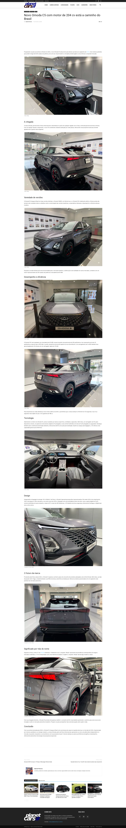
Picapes (72, 5)
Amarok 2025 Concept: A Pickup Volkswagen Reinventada (38, 762)
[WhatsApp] (101, 1)
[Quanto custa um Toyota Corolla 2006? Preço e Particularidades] (31, 788)
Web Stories (93, 5)
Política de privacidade (39, 1)
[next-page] (27, 800)
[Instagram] (98, 1)
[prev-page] (25, 800)
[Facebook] (96, 1)
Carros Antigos (54, 5)
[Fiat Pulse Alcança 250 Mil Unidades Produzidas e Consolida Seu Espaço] (47, 788)
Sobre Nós (47, 1)
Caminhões (84, 5)
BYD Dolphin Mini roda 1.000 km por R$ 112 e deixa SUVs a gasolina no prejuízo (78, 796)
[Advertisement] (63, 38)
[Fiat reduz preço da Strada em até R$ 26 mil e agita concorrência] (95, 788)
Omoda (42, 652)
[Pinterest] (32, 25)
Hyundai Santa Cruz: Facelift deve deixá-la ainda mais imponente (86, 762)
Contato (25, 1)
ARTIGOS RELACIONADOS (31, 780)
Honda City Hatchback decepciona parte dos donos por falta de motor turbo (62, 796)
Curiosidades (64, 5)
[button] (100, 5)
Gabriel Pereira (29, 21)
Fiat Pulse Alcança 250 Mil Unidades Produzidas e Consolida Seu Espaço (45, 796)
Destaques (32, 11)
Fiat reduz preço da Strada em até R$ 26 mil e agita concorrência (94, 796)
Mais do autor (41, 780)
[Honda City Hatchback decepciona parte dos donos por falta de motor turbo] (63, 788)
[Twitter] (28, 25)
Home (46, 5)
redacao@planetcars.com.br (56, 821)
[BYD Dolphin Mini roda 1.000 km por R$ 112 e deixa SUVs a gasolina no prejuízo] (79, 788)
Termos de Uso (31, 1)
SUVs (78, 5)
